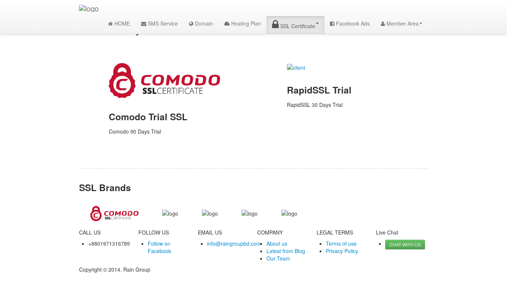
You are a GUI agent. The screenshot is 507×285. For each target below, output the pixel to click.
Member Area (402, 23)
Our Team (278, 258)
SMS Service (162, 23)
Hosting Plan (245, 23)
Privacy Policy (342, 251)
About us (276, 243)
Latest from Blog (285, 251)
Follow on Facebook (159, 247)
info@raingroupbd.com (234, 243)
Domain (203, 23)
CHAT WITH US (405, 244)
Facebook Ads (352, 23)
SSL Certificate (297, 26)
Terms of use (341, 243)
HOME (121, 23)
